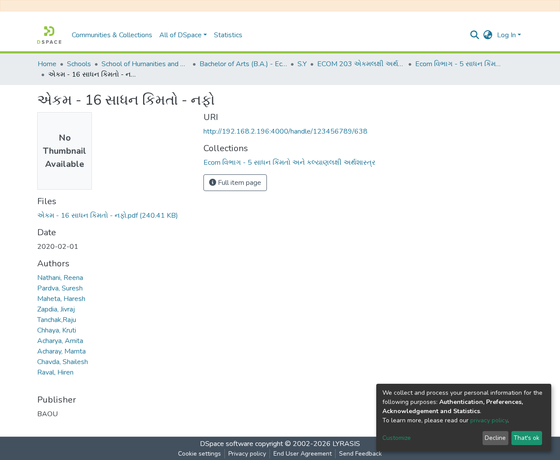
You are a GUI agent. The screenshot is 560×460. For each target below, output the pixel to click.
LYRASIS (346, 444)
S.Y (302, 64)
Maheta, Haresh (61, 299)
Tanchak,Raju (56, 320)
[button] (488, 35)
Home (47, 64)
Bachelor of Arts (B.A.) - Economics (243, 64)
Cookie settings (199, 453)
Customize (396, 438)
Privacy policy (247, 453)
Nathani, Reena (60, 278)
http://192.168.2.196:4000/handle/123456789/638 (285, 131)
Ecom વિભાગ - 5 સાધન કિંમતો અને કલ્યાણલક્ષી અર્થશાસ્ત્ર (459, 64)
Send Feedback (360, 453)
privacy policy (489, 420)
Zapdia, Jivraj (56, 309)
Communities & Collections (112, 35)
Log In (506, 35)
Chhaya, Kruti (56, 330)
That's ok (526, 438)
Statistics (228, 35)
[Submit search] (475, 35)
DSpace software (226, 444)
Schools (79, 64)
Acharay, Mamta (61, 351)
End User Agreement (302, 453)
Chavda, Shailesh (62, 362)
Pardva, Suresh (60, 288)
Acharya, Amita (60, 341)
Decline (495, 438)
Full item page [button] (238, 183)
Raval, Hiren (55, 372)
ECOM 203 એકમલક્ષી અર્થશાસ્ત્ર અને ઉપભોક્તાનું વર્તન (361, 64)
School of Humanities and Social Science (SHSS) (145, 64)
